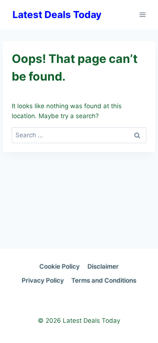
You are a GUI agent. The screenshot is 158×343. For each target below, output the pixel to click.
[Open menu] (142, 14)
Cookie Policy (59, 266)
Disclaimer (103, 266)
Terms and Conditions (103, 280)
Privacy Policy (43, 280)
